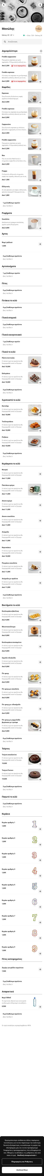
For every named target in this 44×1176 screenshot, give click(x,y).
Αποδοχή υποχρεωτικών (26, 1155)
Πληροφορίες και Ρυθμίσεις (22, 1162)
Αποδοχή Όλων (22, 1170)
